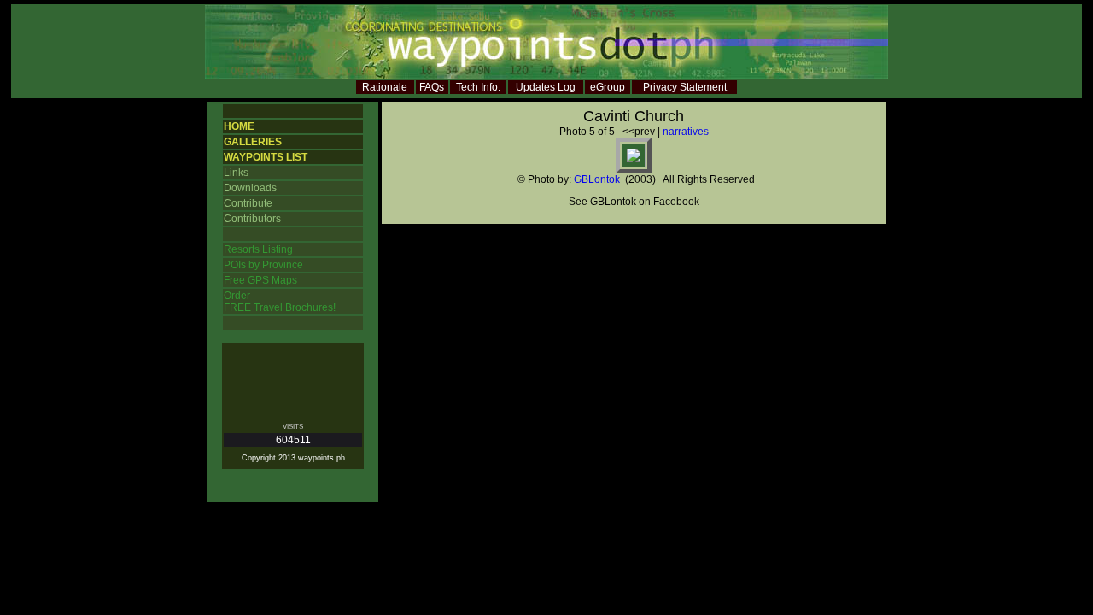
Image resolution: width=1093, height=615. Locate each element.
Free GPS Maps (260, 280)
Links (236, 173)
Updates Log (546, 87)
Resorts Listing (258, 249)
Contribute (248, 203)
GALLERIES (253, 142)
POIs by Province (263, 265)
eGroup (607, 87)
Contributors (252, 219)
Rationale (384, 87)
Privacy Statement (685, 87)
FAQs (431, 87)
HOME (239, 126)
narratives (686, 132)
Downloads (250, 188)
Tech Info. (478, 87)
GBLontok (597, 179)
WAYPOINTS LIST (265, 157)
